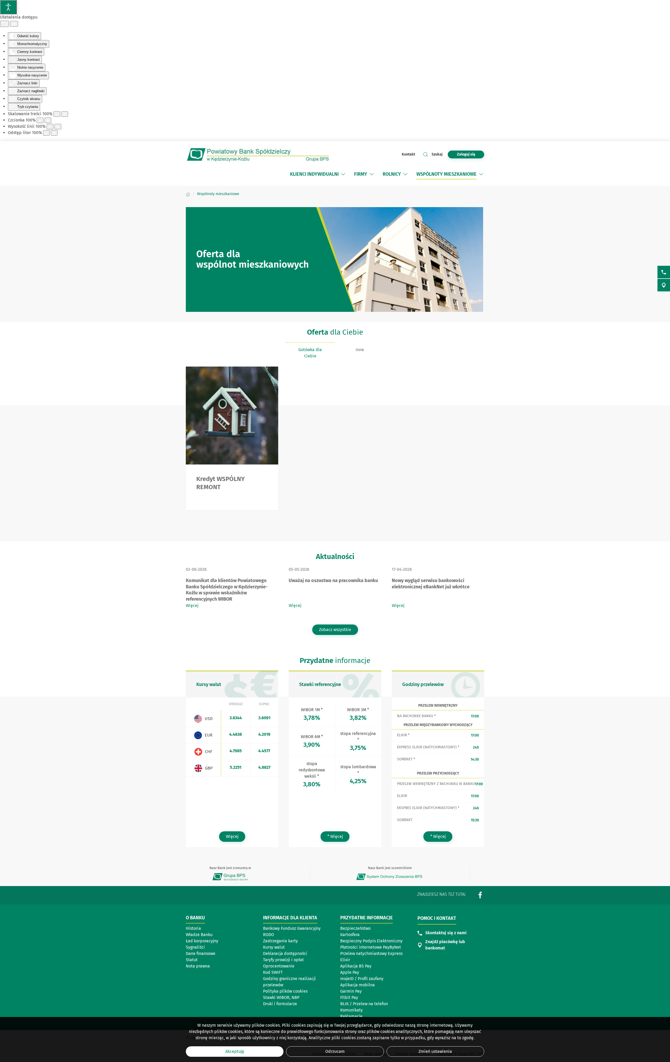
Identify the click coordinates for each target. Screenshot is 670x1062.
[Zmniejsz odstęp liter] (46, 133)
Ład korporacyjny (202, 940)
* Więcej (338, 836)
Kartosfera (350, 934)
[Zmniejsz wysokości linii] (50, 126)
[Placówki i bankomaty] (663, 285)
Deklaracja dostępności (285, 953)
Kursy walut (274, 947)
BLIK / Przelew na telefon (364, 1003)
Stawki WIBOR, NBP (281, 997)
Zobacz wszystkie (335, 629)
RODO (268, 934)
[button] (343, 174)
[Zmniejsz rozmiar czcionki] (40, 120)
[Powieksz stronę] (64, 114)
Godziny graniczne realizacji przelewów (289, 981)
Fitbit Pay (349, 997)
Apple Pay (349, 972)
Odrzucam (335, 1051)
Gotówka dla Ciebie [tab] (310, 352)
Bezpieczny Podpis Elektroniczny (371, 940)
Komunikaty (351, 1010)
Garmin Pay (351, 991)
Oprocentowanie (278, 966)
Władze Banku (199, 934)
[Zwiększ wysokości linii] (57, 126)
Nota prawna (198, 966)
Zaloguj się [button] (466, 154)
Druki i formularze (280, 1003)
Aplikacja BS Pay (355, 966)
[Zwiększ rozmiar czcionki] (47, 120)
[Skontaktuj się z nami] (663, 272)
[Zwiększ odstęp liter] (54, 133)
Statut (192, 959)
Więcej (192, 605)
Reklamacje (351, 1016)
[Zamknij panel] (14, 24)
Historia (193, 928)
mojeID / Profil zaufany (361, 978)
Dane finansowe (200, 953)
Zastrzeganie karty (280, 940)
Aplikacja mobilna (357, 984)
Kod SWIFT (273, 972)
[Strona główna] (188, 194)
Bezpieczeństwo (355, 928)
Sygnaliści (195, 947)
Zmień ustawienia (435, 1051)
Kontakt (408, 154)
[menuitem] (318, 174)
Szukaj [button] (437, 154)
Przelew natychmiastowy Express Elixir (371, 956)
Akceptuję (234, 1051)
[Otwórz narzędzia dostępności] (8, 7)
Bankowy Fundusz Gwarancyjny (292, 928)
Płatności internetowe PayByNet (370, 947)
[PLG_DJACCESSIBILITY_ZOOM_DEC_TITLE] (56, 114)
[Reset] (4, 24)
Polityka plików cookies (285, 991)
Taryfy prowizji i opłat (283, 959)
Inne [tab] (360, 349)
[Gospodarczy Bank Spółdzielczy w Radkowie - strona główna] (258, 154)
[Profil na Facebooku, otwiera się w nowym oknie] (480, 894)
